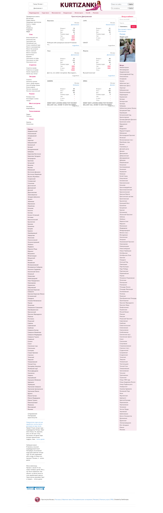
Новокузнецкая (124, 246)
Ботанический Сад (125, 115)
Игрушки (29, 56)
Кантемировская (125, 167)
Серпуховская (124, 330)
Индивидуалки (34, 13)
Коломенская (124, 180)
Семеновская (124, 328)
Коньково (122, 185)
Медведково (123, 228)
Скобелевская (124, 332)
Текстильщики (124, 364)
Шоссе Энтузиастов (126, 416)
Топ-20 (88, 13)
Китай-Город (123, 176)
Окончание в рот (31, 62)
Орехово (122, 257)
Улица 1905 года (125, 380)
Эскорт (28, 100)
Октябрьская (124, 253)
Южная (122, 427)
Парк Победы (124, 269)
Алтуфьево (123, 79)
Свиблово (123, 323)
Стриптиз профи (31, 68)
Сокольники (123, 341)
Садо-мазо (45, 13)
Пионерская (123, 282)
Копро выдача (30, 87)
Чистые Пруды (124, 409)
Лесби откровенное (32, 72)
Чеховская (123, 407)
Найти (131, 8)
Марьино (122, 223)
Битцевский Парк (125, 110)
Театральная (124, 362)
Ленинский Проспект (126, 214)
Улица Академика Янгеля (127, 382)
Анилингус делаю (31, 81)
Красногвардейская (126, 187)
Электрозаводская (125, 423)
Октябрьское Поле (125, 255)
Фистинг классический (33, 91)
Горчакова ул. (124, 147)
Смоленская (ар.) (125, 334)
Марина (85, 51)
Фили (121, 393)
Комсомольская (124, 183)
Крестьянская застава (126, 196)
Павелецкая (123, 264)
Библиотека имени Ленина (128, 108)
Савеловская (124, 321)
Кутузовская (123, 212)
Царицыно (123, 398)
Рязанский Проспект (126, 319)
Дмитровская (38, 8)
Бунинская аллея (125, 122)
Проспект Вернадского (127, 303)
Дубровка (122, 160)
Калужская (123, 165)
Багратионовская (125, 92)
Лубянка (122, 217)
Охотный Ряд (124, 262)
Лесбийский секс (31, 43)
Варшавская (123, 124)
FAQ (112, 499)
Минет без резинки (32, 49)
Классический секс (32, 37)
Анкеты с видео (31, 24)
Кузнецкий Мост (125, 203)
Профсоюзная (124, 307)
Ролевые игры (30, 97)
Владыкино (123, 128)
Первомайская (124, 273)
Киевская (122, 174)
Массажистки (56, 13)
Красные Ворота (125, 194)
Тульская (122, 373)
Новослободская (125, 248)
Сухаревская (124, 353)
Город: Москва (37, 4)
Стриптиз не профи (32, 70)
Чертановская (124, 405)
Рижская (122, 314)
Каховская (123, 169)
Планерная (123, 285)
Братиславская (124, 117)
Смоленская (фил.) (126, 337)
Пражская (123, 296)
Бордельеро (67, 13)
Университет (123, 386)
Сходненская (124, 355)
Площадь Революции (126, 289)
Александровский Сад (126, 74)
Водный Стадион (125, 131)
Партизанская (124, 271)
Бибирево (76, 85)
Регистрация (122, 31)
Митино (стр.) (124, 233)
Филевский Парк (125, 391)
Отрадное (123, 260)
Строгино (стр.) (124, 348)
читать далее (40, 439)
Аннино (122, 81)
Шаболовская (124, 414)
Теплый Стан (124, 366)
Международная (125, 230)
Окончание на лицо (32, 60)
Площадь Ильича (125, 287)
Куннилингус (30, 54)
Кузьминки (123, 205)
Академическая (124, 72)
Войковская (123, 133)
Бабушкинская (124, 90)
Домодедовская (124, 158)
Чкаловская (123, 411)
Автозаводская (124, 70)
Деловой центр (124, 149)
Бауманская (123, 97)
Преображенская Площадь (128, 298)
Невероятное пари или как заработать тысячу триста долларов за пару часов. (34, 424)
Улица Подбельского (126, 384)
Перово (122, 276)
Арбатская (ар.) (124, 83)
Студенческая (124, 350)
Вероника (50, 21)
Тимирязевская (124, 368)
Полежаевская (124, 291)
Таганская (123, 357)
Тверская (122, 359)
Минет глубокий (31, 51)
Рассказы (58, 499)
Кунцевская (123, 208)
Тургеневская (124, 375)
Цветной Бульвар (125, 400)
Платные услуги (104, 499)
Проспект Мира (124, 305)
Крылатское (123, 201)
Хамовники (31, 373)
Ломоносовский (32, 240)
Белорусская (124, 101)
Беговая (122, 99)
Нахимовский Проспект (127, 242)
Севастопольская (125, 325)
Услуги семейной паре (33, 45)
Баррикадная (124, 94)
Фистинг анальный (32, 89)
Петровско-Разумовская (127, 278)
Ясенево (122, 429)
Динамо (112, 85)
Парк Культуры (124, 266)
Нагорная (123, 239)
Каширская (123, 171)
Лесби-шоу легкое (31, 74)
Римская (122, 316)
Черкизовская (124, 402)
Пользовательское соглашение (82, 499)
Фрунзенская (124, 396)
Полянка (122, 294)
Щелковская (123, 418)
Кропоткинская (124, 199)
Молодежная (124, 235)
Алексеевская (124, 76)
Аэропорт (123, 88)
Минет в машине (31, 52)
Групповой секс (31, 41)
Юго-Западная (124, 425)
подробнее (75, 45)
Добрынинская (124, 156)
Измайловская (124, 162)
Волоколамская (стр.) (126, 140)
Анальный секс (31, 39)
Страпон (29, 79)
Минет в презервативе (33, 47)
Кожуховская (124, 178)
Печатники (123, 280)
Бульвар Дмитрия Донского (128, 119)
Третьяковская (124, 371)
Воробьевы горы (125, 142)
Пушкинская (123, 309)
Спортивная (123, 343)
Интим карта (79, 13)
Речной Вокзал (124, 312)
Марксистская (124, 221)
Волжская (123, 137)
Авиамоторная (110, 24)
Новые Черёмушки (125, 251)
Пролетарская (124, 300)
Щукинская (123, 420)
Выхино (122, 144)
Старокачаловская (125, 346)
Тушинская (123, 377)
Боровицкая (123, 113)
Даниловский (32, 185)
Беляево (122, 104)
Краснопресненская (126, 190)
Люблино (122, 219)
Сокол (121, 339)
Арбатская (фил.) (125, 85)
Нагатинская (123, 237)
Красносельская (125, 192)
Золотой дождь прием (33, 85)
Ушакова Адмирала (126, 389)
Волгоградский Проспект (127, 135)
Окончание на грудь (32, 58)
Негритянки (29, 124)
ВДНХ (121, 126)
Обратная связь (67, 499)
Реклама (95, 13)
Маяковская (123, 226)
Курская (122, 210)
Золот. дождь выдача (32, 83)
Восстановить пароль (124, 29)
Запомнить (123, 26)
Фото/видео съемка (32, 99)
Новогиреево (124, 244)
